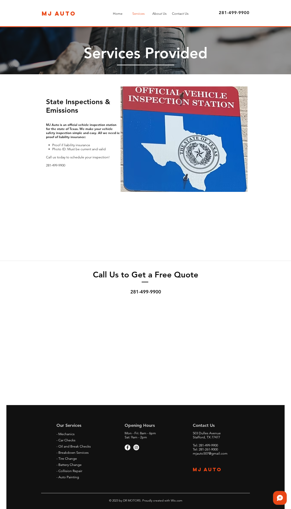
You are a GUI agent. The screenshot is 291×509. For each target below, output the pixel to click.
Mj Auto (59, 13)
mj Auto (208, 470)
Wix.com (176, 500)
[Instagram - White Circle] (136, 447)
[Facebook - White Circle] (127, 447)
